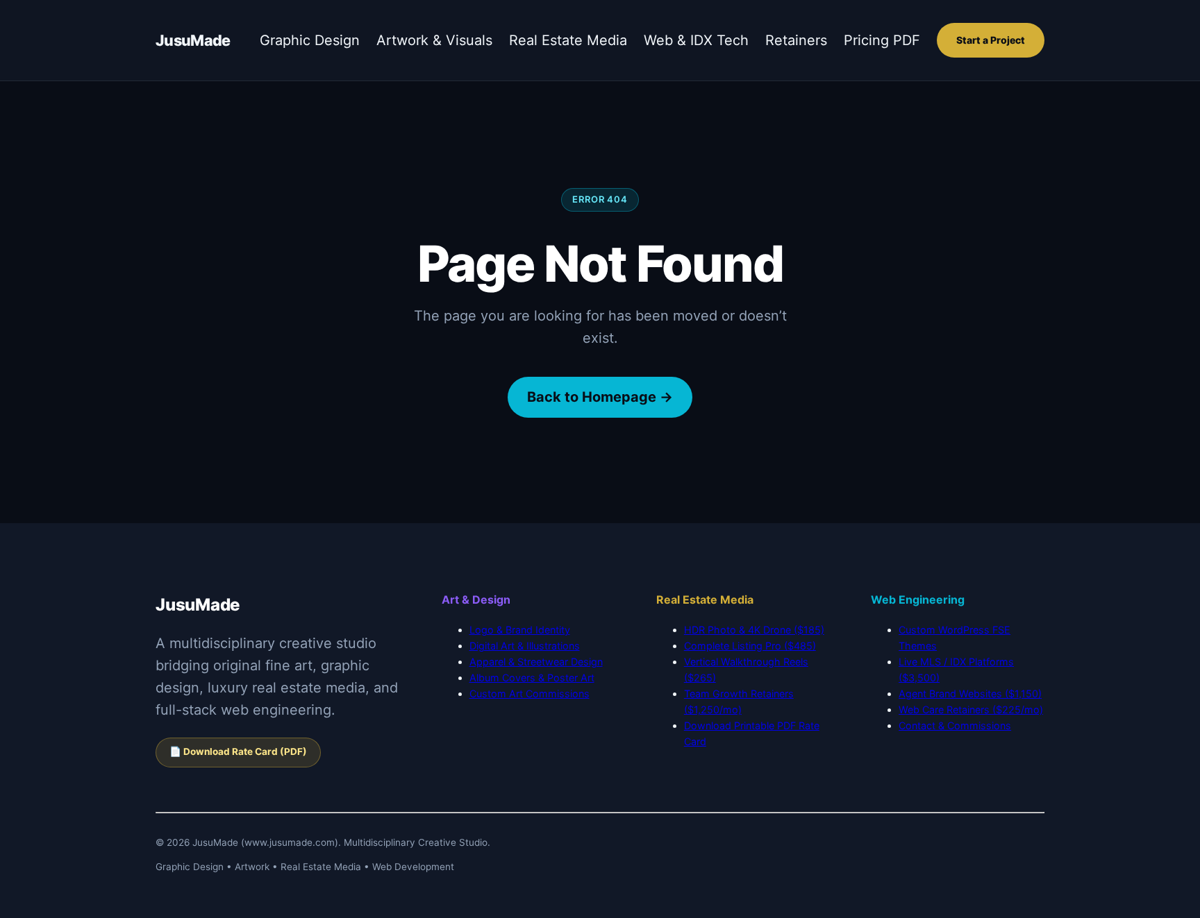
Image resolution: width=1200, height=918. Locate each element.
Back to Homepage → (600, 397)
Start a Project (990, 40)
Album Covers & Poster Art (531, 677)
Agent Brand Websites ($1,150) (970, 693)
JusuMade (193, 40)
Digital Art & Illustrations (524, 646)
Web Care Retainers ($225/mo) (971, 709)
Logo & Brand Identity (519, 630)
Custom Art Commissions (529, 693)
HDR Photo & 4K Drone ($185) (754, 630)
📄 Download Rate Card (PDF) (238, 751)
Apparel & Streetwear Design (536, 662)
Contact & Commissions (955, 725)
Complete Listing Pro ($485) (750, 646)
